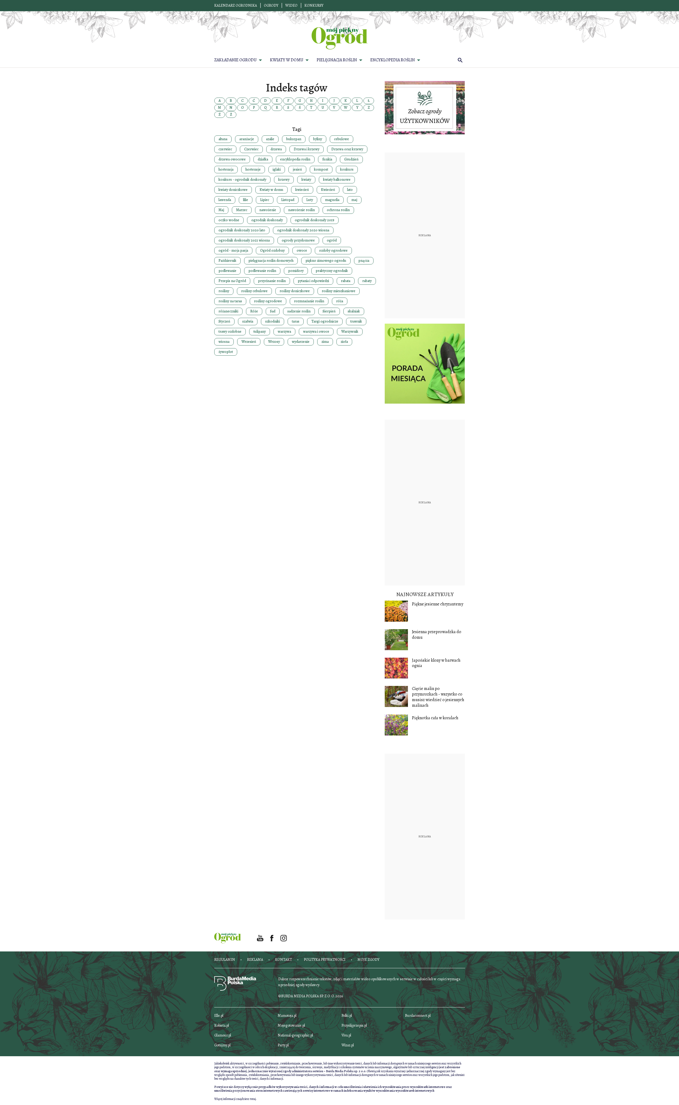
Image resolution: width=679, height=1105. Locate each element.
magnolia (332, 199)
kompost (321, 169)
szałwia (247, 321)
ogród (332, 240)
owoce (302, 250)
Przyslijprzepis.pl (354, 1025)
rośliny (224, 291)
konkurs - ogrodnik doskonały (242, 179)
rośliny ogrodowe (268, 301)
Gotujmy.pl (222, 1045)
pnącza (363, 260)
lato (350, 189)
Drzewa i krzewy (306, 149)
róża (339, 301)
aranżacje (246, 139)
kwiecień (302, 189)
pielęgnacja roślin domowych (270, 260)
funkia (327, 159)
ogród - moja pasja (233, 250)
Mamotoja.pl (287, 1015)
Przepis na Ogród (232, 280)
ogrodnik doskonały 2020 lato (242, 230)
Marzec (241, 209)
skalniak (354, 311)
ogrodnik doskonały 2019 (314, 220)
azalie (270, 139)
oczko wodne (229, 220)
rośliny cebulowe (254, 291)
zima (325, 341)
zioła (344, 341)
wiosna (224, 341)
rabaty (367, 280)
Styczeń (224, 321)
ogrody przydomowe (298, 240)
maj (354, 199)
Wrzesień (248, 341)
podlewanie (227, 270)
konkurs (347, 169)
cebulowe (341, 139)
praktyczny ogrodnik (332, 270)
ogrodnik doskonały (267, 220)
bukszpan (293, 139)
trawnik (356, 321)
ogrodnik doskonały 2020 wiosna (303, 230)
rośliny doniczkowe (295, 291)
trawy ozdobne (230, 331)
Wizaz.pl (348, 1045)
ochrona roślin (338, 209)
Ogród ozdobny (272, 250)
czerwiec (225, 149)
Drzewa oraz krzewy (347, 149)
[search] (460, 60)
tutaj (253, 1099)
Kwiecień (328, 189)
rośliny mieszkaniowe (338, 291)
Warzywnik (349, 331)
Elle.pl (218, 1015)
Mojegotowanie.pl (291, 1025)
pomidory (296, 270)
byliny (317, 139)
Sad (272, 311)
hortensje (253, 169)
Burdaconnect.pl (418, 1015)
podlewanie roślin (262, 270)
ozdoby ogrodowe (333, 250)
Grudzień (351, 159)
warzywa (284, 331)
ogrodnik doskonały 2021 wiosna (244, 240)
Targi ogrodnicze (324, 321)
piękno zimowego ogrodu (325, 260)
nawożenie (267, 209)
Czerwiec (251, 149)
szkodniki (272, 321)
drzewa (276, 149)
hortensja (226, 169)
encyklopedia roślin (295, 159)
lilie (245, 199)
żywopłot (226, 351)
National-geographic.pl (295, 1035)
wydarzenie (300, 341)
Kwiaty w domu (271, 189)
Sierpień (329, 311)
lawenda (225, 199)
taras (295, 321)
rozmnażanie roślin (309, 301)
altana (223, 139)
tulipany (259, 331)
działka (263, 159)
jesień (297, 169)
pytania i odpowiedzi (313, 280)
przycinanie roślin (272, 280)
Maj (221, 209)
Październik (227, 260)
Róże (254, 311)
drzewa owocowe (232, 159)
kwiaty (306, 179)
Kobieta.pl (221, 1025)
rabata (345, 280)
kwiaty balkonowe (337, 179)
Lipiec (264, 199)
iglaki (277, 169)
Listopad (287, 199)
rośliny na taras (230, 301)
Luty (309, 199)
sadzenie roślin (299, 311)
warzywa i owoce (316, 331)
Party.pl (283, 1045)
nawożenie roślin (301, 209)
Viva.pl (346, 1035)
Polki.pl (347, 1015)
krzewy (283, 179)
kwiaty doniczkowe (233, 189)
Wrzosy (274, 341)
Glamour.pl (222, 1035)
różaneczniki (228, 311)
